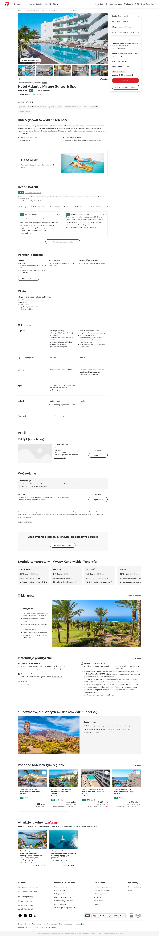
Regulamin (119, 933)
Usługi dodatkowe (61, 894)
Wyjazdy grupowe (101, 894)
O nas (20, 924)
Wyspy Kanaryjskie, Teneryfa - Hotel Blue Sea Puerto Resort (62, 772)
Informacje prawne (81, 924)
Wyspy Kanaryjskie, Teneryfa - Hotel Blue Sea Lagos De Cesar (93, 772)
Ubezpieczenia (60, 890)
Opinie (96, 904)
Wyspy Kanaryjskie (41, 11)
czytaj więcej (23, 133)
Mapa (44, 83)
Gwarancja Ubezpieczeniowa (65, 908)
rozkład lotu (117, 56)
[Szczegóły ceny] (40, 94)
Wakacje (20, 11)
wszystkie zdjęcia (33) (30, 60)
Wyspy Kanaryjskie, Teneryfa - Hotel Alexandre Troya (125, 772)
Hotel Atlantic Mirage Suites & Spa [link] (66, 11)
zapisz (105, 79)
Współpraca (36, 924)
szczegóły (130, 75)
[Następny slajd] (107, 206)
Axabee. (55, 927)
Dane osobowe (60, 904)
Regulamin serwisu (50, 924)
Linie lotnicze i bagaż (62, 897)
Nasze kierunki (29, 11)
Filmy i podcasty (134, 887)
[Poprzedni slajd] (17, 735)
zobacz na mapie (28, 278)
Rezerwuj (125, 80)
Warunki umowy (60, 887)
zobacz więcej (136, 658)
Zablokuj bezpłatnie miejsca (125, 87)
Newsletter (98, 901)
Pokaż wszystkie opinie (63, 242)
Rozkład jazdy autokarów (64, 901)
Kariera (27, 924)
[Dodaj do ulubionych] (44, 773)
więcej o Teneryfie (134, 596)
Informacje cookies (66, 924)
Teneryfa (51, 11)
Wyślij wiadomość (63, 545)
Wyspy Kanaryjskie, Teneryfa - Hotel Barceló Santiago (31, 772)
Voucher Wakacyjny (102, 890)
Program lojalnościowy (103, 887)
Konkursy (97, 897)
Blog (130, 890)
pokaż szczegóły (60, 458)
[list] (29, 198)
